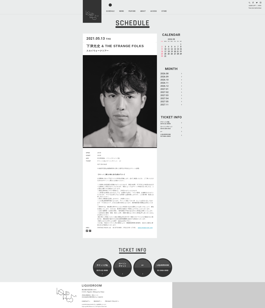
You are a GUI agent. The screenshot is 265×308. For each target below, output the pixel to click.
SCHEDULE (110, 11)
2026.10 (164, 80)
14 (178, 49)
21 (178, 51)
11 (169, 49)
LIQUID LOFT (252, 5)
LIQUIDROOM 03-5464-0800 (165, 135)
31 (165, 56)
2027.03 (164, 95)
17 (165, 51)
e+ (161, 131)
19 (172, 51)
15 (181, 49)
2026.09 (164, 77)
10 (165, 49)
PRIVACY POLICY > (112, 301)
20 (175, 51)
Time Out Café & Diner (255, 8)
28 (178, 54)
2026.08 (164, 74)
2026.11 (164, 83)
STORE (164, 11)
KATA (259, 5)
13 (175, 49)
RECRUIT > (97, 301)
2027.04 (164, 98)
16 (162, 51)
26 (172, 54)
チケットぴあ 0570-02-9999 (165, 123)
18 (169, 51)
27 (175, 54)
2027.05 (164, 101)
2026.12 (164, 86)
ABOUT (143, 11)
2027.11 (164, 105)
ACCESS (153, 11)
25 (169, 54)
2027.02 (164, 92)
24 (165, 54)
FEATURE (132, 11)
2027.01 (164, 89)
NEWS (121, 11)
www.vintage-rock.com (145, 227)
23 (162, 54)
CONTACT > (86, 301)
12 (172, 49)
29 (181, 54)
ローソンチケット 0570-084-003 (166, 127)
